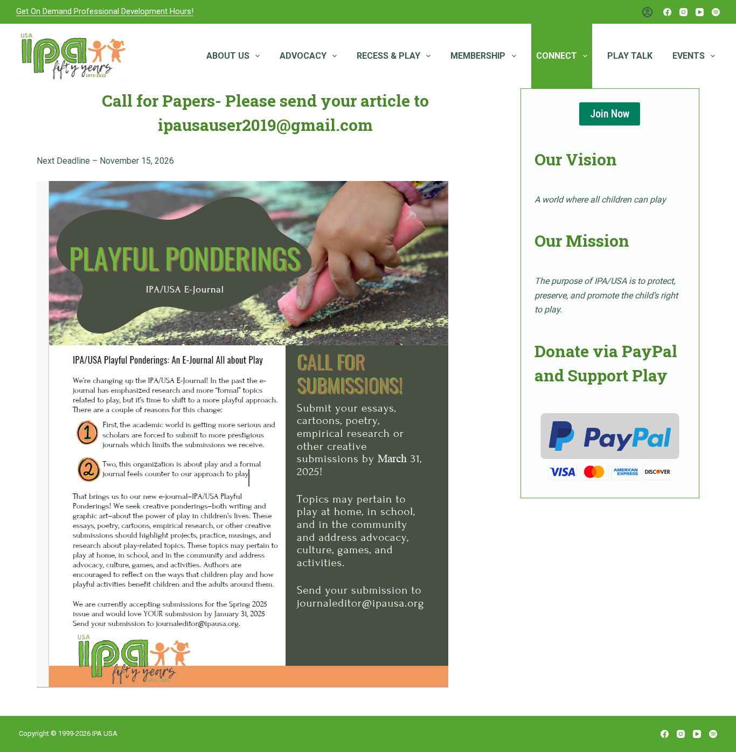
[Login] (647, 12)
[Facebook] (667, 12)
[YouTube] (700, 12)
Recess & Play (388, 56)
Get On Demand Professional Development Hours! (104, 11)
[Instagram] (683, 12)
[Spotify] (716, 12)
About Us (227, 56)
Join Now (609, 113)
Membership (477, 56)
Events (688, 56)
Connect (556, 56)
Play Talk (629, 56)
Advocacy (303, 56)
